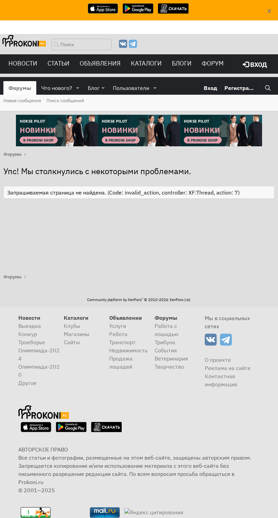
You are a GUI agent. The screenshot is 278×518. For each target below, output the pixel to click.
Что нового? (56, 88)
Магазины (77, 334)
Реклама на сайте (228, 368)
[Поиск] (268, 88)
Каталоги (146, 63)
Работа (118, 334)
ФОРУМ (213, 63)
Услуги (117, 325)
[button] (78, 88)
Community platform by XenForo (139, 299)
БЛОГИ (182, 63)
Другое (27, 383)
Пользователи (131, 88)
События (166, 350)
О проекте (218, 359)
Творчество (169, 366)
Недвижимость (128, 350)
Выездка (29, 325)
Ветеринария (171, 358)
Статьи (58, 63)
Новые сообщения (22, 101)
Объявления (100, 63)
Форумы (19, 88)
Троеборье (31, 342)
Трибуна (165, 342)
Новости (22, 63)
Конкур (27, 334)
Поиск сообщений (65, 101)
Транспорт (122, 342)
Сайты (72, 342)
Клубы (72, 325)
